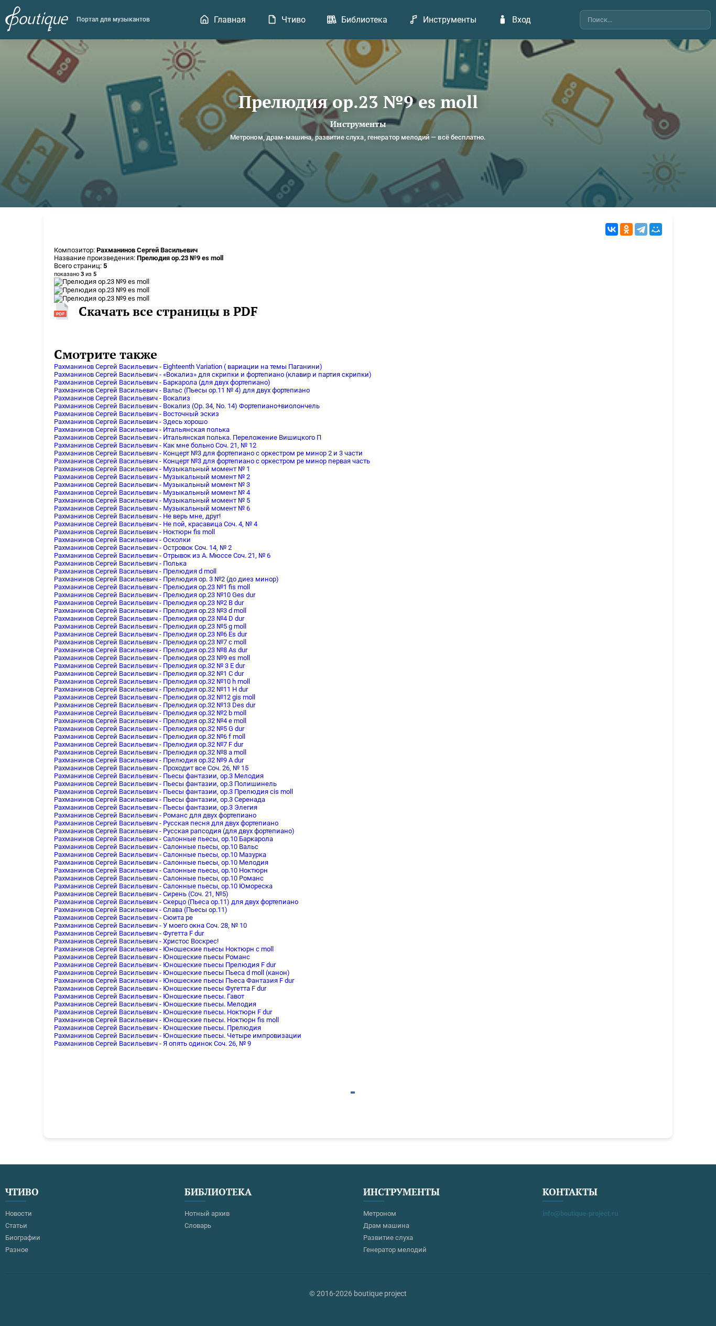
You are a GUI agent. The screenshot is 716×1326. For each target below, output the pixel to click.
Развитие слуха (388, 1238)
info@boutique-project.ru (580, 1213)
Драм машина (386, 1225)
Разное (16, 1250)
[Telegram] (641, 229)
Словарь (198, 1225)
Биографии (22, 1238)
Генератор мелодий (395, 1250)
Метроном (379, 1213)
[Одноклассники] (626, 229)
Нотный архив (207, 1213)
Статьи (16, 1225)
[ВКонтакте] (611, 229)
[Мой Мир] (655, 229)
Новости (18, 1213)
